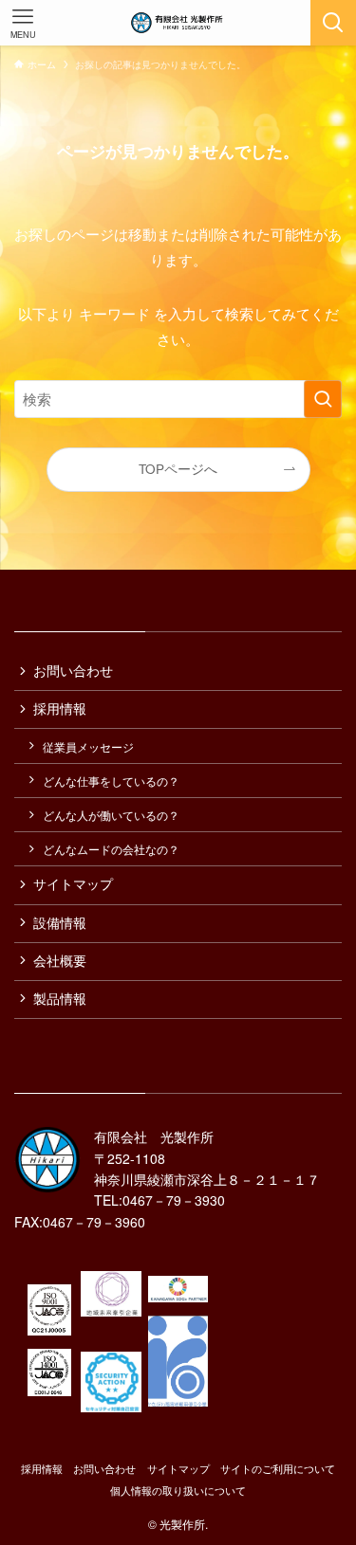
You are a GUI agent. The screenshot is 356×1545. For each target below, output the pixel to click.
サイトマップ (73, 884)
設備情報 (59, 923)
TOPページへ (178, 469)
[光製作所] (178, 22)
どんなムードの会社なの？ (111, 849)
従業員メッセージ (88, 746)
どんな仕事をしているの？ (111, 780)
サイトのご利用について (277, 1468)
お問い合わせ (73, 671)
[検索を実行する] (323, 399)
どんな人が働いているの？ (111, 815)
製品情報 (59, 999)
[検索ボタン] (333, 22)
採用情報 (59, 709)
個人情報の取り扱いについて (178, 1490)
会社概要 (59, 961)
